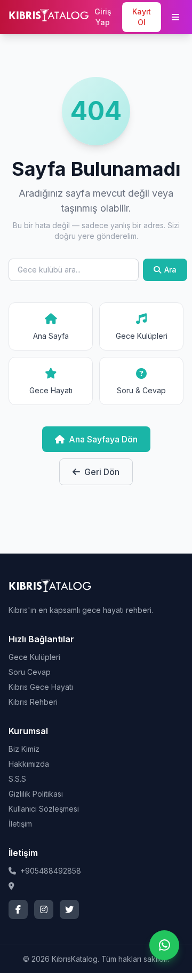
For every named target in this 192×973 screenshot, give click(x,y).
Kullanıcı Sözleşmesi (44, 808)
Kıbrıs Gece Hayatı (41, 686)
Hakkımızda (29, 763)
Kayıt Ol (141, 17)
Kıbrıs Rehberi (33, 701)
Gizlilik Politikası (36, 793)
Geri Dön (101, 471)
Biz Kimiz (24, 748)
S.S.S (17, 778)
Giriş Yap (102, 17)
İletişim (20, 823)
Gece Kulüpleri (34, 656)
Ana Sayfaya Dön (103, 439)
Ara (170, 269)
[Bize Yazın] (164, 945)
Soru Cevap (30, 671)
